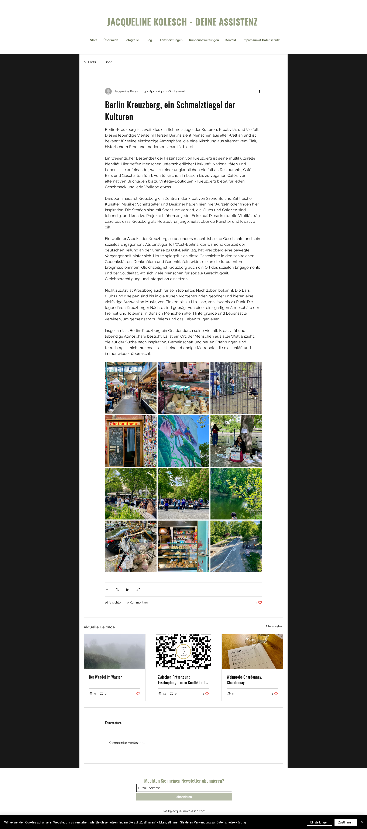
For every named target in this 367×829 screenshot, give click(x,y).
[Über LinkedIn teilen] (128, 589)
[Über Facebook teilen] (107, 589)
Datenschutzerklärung (231, 822)
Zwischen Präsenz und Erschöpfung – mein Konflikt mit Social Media (182, 679)
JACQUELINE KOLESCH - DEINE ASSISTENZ (182, 21)
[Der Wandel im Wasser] (114, 651)
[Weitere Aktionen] (259, 91)
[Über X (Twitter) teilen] (117, 589)
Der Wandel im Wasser (105, 677)
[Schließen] (361, 822)
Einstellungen (319, 822)
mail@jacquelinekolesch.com (184, 811)
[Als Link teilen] (138, 589)
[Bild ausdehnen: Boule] (183, 493)
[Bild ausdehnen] (131, 388)
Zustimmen (345, 822)
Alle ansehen (274, 626)
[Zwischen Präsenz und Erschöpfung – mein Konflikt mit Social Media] (183, 651)
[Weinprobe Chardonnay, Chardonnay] (252, 651)
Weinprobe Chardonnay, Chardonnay (244, 679)
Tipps (108, 62)
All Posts (90, 62)
